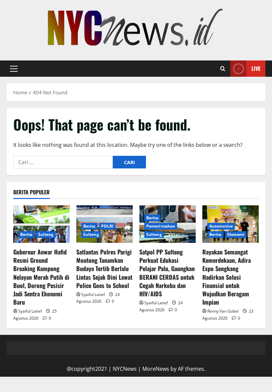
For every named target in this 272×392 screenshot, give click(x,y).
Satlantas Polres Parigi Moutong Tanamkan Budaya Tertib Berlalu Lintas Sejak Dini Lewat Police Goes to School (104, 268)
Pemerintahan (160, 226)
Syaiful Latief (30, 311)
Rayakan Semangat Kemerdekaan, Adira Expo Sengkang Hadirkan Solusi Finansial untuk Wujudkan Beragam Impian (226, 276)
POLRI (107, 226)
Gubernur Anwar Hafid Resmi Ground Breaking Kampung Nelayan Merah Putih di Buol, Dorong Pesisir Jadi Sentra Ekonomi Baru (41, 276)
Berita (26, 234)
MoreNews (155, 368)
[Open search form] (222, 68)
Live (255, 68)
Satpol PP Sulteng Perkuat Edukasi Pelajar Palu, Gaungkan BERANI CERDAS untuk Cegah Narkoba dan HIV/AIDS (167, 272)
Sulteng (46, 234)
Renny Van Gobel (222, 311)
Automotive (221, 226)
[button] (14, 69)
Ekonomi (236, 234)
